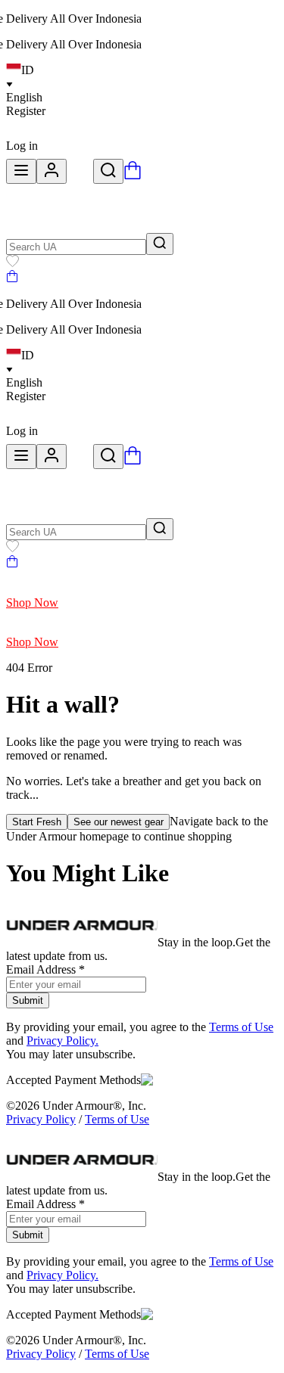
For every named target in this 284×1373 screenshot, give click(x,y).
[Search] (108, 171)
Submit (27, 1000)
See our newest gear (118, 822)
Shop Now (32, 602)
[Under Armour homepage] (80, 175)
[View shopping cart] (132, 175)
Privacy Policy (41, 1119)
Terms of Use (241, 1026)
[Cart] (12, 278)
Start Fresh (36, 822)
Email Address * (45, 969)
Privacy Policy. (62, 1040)
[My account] (51, 171)
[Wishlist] (12, 262)
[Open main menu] (21, 171)
